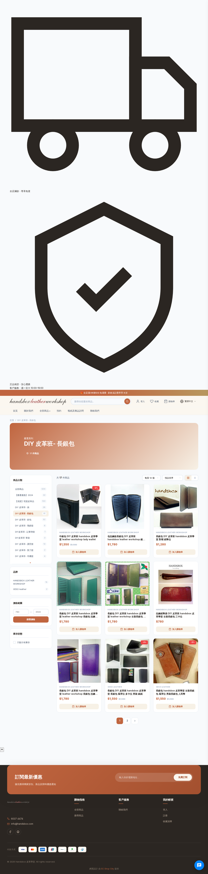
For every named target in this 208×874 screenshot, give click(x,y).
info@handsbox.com (22, 823)
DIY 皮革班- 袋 (30, 507)
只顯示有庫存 (23, 642)
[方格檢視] (188, 477)
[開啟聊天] (199, 865)
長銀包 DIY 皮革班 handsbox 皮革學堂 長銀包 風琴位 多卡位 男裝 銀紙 (127, 692)
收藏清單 (167, 821)
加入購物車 (81, 552)
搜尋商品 (78, 815)
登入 (165, 809)
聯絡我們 (94, 410)
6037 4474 (17, 818)
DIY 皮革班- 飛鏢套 (30, 525)
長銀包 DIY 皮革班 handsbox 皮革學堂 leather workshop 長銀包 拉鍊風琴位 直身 (78, 615)
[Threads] (18, 832)
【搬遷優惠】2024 (30, 495)
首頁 (15, 410)
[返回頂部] (2, 749)
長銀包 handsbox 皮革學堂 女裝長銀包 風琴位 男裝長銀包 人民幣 (175, 692)
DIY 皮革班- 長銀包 (30, 513)
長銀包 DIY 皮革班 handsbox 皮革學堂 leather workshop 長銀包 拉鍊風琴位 (78, 692)
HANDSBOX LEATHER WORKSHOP (30, 582)
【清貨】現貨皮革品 (30, 501)
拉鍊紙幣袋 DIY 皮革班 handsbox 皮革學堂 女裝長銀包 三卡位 (175, 615)
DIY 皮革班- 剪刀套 (30, 550)
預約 (59, 410)
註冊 (165, 815)
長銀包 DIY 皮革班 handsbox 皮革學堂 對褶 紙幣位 (175, 538)
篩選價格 (31, 619)
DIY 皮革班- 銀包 (30, 519)
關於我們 (28, 410)
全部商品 (44, 410)
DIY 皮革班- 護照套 (30, 544)
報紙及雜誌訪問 (76, 410)
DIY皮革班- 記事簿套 (30, 531)
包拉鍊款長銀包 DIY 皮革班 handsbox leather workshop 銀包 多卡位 (126, 538)
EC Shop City (107, 869)
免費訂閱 (182, 777)
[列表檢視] (194, 477)
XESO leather (30, 589)
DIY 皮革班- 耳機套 (30, 556)
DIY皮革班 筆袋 (30, 537)
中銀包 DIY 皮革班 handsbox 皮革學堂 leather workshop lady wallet (78, 538)
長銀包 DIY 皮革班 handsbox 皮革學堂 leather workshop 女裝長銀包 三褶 (127, 615)
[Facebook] (10, 832)
